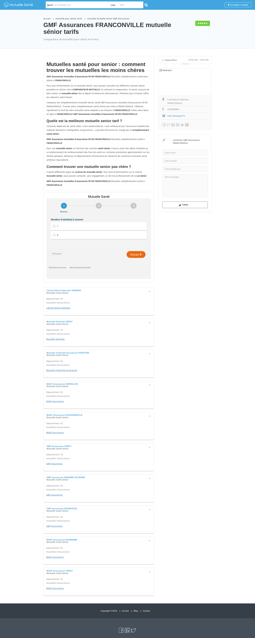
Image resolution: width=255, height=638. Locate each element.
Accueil (46, 18)
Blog (136, 611)
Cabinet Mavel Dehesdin (58, 308)
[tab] (98, 291)
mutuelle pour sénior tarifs (68, 18)
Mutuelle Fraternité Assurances (61, 370)
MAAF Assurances (55, 401)
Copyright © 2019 (109, 611)
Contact (146, 611)
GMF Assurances (54, 463)
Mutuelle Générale (55, 339)
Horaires (186, 64)
